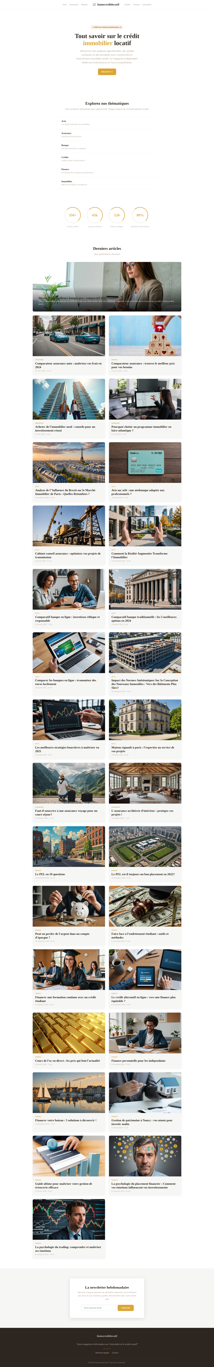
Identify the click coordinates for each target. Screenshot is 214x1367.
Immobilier (147, 4)
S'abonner (125, 1308)
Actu (65, 4)
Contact (115, 1353)
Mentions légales (102, 1353)
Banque (84, 4)
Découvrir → (107, 72)
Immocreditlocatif (106, 4)
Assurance (74, 4)
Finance (136, 4)
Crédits (127, 4)
